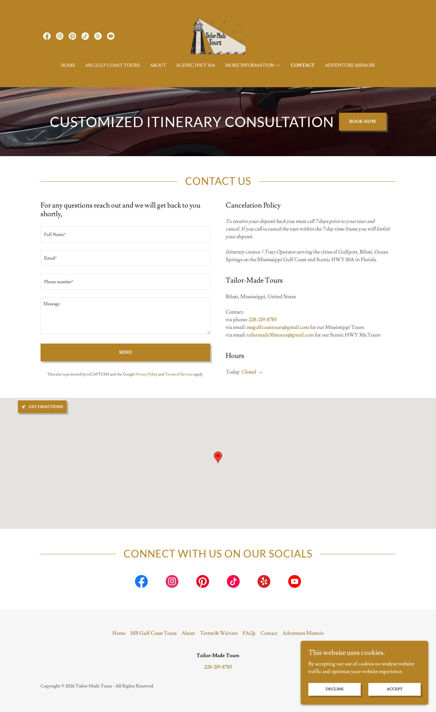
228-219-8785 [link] (263, 319)
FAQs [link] (249, 633)
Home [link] (68, 65)
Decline (335, 689)
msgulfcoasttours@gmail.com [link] (278, 327)
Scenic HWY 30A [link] (196, 65)
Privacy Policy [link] (146, 374)
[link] (47, 36)
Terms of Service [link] (179, 374)
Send (125, 352)
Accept (394, 689)
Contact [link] (303, 65)
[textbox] (125, 234)
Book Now (362, 122)
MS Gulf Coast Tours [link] (113, 65)
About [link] (158, 65)
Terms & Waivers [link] (218, 633)
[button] (253, 65)
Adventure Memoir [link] (350, 65)
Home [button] (118, 633)
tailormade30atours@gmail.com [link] (280, 335)
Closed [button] (249, 372)
